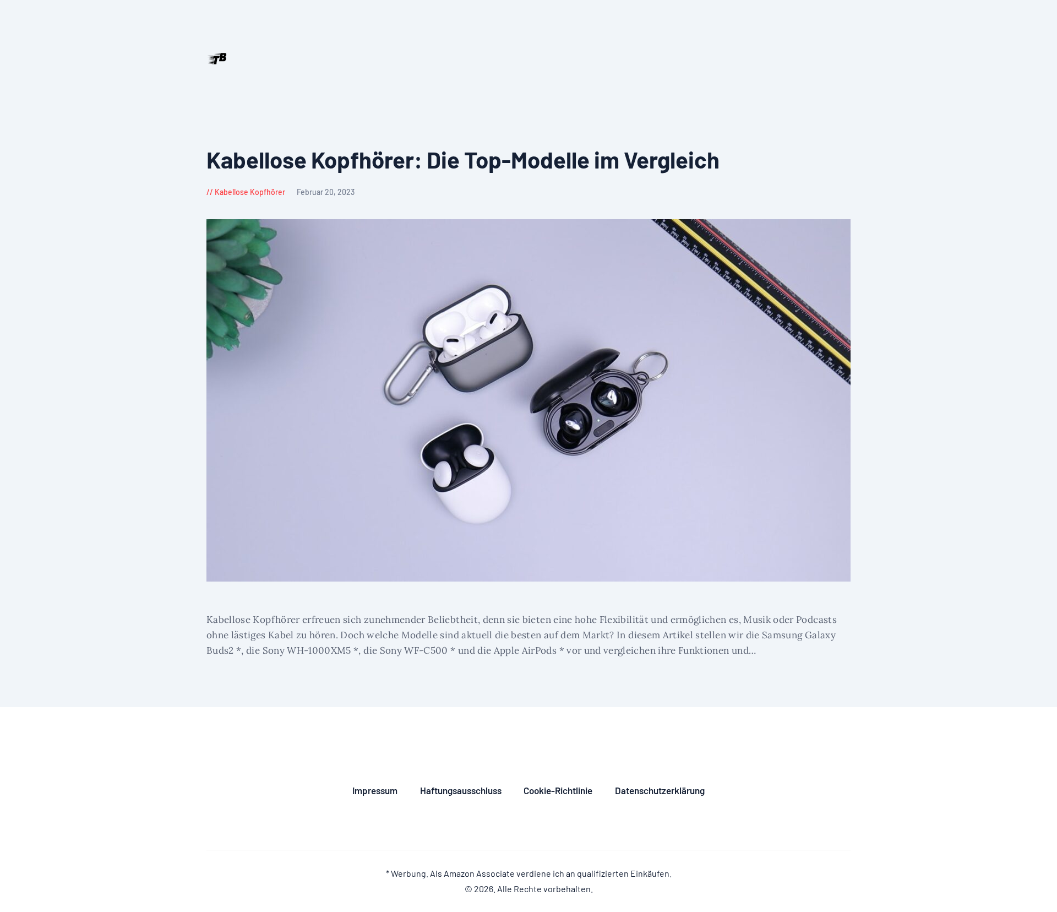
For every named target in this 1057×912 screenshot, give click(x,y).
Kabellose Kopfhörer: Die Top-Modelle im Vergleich (463, 159)
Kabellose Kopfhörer (250, 192)
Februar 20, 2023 (326, 192)
